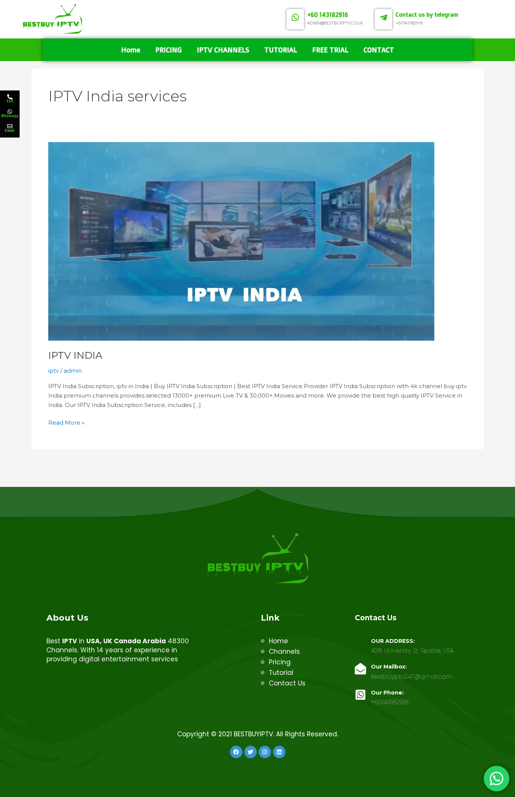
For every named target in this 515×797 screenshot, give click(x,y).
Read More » (66, 422)
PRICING (168, 50)
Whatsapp (9, 116)
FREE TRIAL (330, 50)
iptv (53, 370)
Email (9, 131)
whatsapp (51, 112)
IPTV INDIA (75, 355)
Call (9, 101)
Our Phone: (387, 692)
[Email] (9, 126)
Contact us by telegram (426, 14)
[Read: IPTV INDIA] (241, 240)
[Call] (9, 96)
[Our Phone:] (360, 695)
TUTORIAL (280, 50)
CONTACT (378, 50)
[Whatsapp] (9, 111)
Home (130, 50)
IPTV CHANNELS (223, 50)
